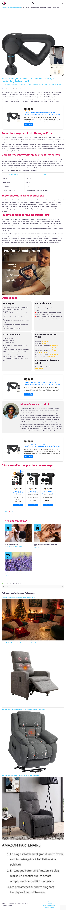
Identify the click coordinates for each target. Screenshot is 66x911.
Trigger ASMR (18, 546)
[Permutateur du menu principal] (62, 3)
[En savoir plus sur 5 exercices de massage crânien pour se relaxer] (47, 533)
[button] (33, 3)
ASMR (6, 546)
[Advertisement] (33, 21)
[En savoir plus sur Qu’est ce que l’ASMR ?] (18, 533)
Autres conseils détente (49, 84)
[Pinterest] (9, 511)
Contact (49, 903)
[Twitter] (6, 511)
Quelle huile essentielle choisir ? (14, 573)
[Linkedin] (13, 511)
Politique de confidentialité (50, 905)
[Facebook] (2, 511)
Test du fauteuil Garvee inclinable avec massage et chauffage (20, 643)
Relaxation (60, 84)
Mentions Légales (49, 907)
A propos (49, 901)
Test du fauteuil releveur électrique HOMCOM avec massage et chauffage (23, 709)
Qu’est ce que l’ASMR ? (11, 544)
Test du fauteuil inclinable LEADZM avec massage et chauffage (20, 775)
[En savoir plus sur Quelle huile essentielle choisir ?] (18, 561)
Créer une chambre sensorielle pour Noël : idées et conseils (19, 597)
